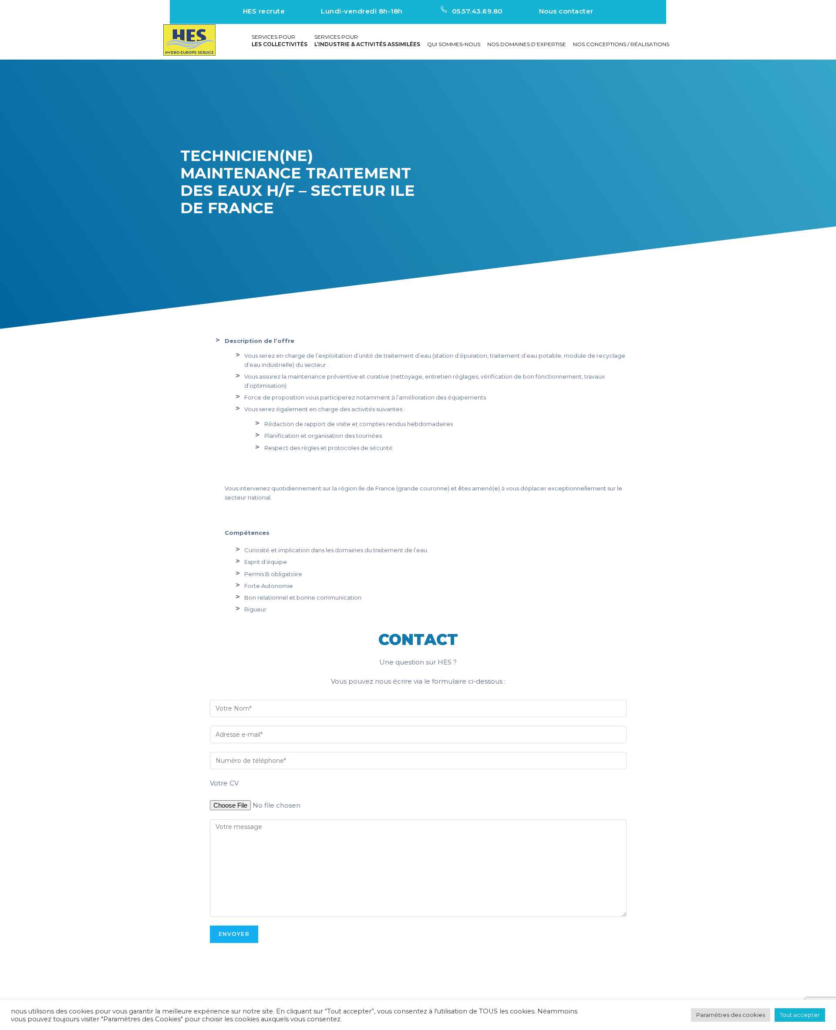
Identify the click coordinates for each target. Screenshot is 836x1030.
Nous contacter (566, 11)
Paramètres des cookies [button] (730, 1014)
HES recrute (264, 11)
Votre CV (224, 783)
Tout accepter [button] (800, 1014)
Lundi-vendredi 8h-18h (362, 11)
